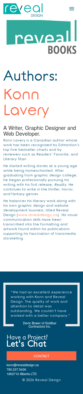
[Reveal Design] (23, 10)
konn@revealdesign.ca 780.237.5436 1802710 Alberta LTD (23, 369)
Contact (41, 355)
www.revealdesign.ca (38, 215)
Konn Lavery (26, 104)
